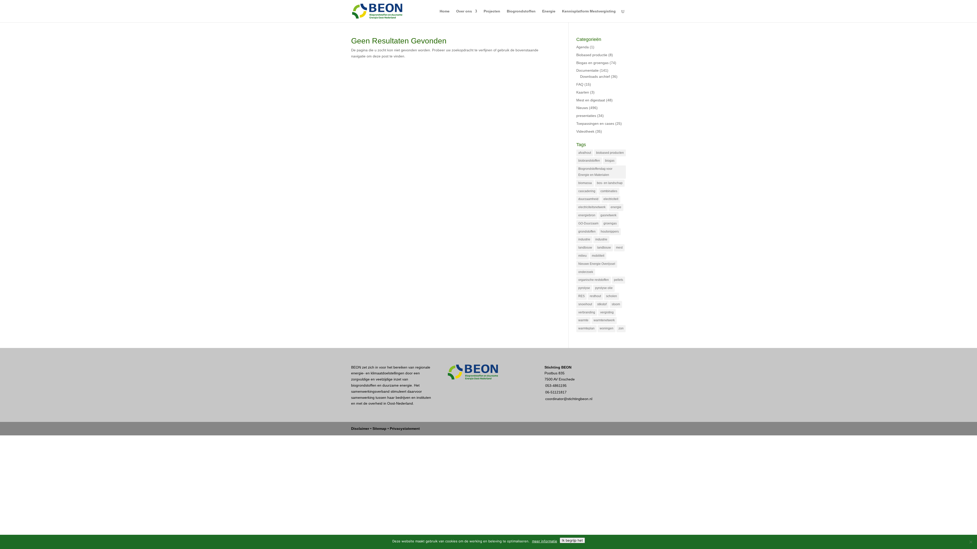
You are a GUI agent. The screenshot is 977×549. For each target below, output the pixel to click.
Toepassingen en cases (595, 123)
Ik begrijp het (572, 540)
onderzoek (585, 272)
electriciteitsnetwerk (592, 207)
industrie (584, 239)
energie (616, 207)
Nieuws (582, 108)
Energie (548, 11)
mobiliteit (598, 255)
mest (619, 247)
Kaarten (582, 92)
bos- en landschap (610, 183)
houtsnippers (610, 231)
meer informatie (544, 541)
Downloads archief (595, 76)
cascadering (586, 191)
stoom (616, 304)
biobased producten (610, 153)
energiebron (586, 215)
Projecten (492, 11)
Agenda (582, 47)
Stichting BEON (557, 367)
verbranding (586, 312)
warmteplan (586, 328)
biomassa (585, 183)
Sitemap (379, 428)
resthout (595, 296)
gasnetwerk (608, 215)
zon (621, 328)
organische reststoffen (593, 280)
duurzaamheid (588, 199)
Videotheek (585, 131)
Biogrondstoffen (521, 11)
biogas (609, 160)
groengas (610, 223)
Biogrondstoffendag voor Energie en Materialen (595, 172)
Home (445, 11)
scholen (611, 296)
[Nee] (970, 541)
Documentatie (587, 70)
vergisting (607, 312)
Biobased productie (591, 55)
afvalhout (584, 153)
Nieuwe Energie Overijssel (596, 264)
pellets (618, 280)
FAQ (579, 84)
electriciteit (611, 199)
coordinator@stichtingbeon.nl (568, 399)
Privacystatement (405, 428)
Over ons (464, 11)
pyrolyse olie (604, 288)
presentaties (586, 116)
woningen (606, 328)
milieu (582, 255)
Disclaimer (360, 428)
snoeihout (585, 304)
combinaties (608, 191)
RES (581, 296)
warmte (583, 320)
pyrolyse (584, 288)
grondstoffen (587, 231)
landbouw (585, 247)
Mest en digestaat (590, 100)
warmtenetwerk (604, 320)
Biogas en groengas (592, 63)
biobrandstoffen (589, 160)
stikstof (602, 304)
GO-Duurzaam (588, 223)
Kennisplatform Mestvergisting (589, 11)
